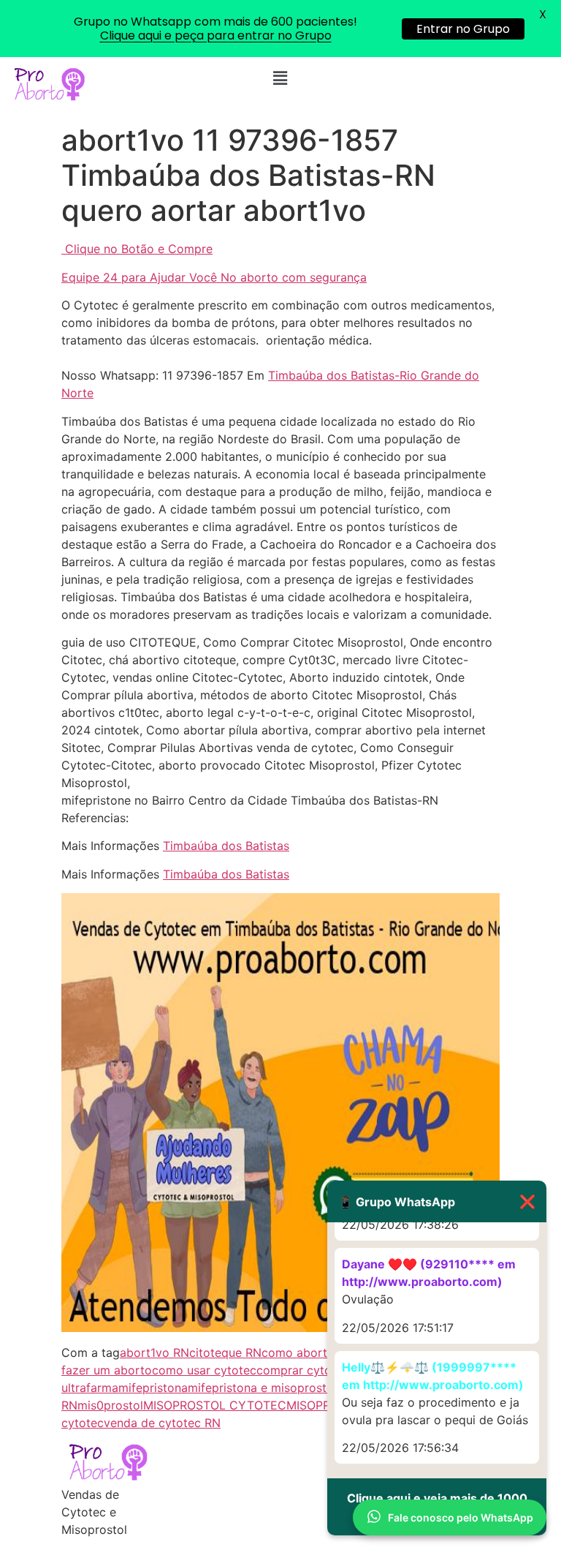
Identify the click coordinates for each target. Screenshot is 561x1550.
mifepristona (153, 1387)
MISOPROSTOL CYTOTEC (214, 1405)
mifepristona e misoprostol (262, 1387)
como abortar (300, 1352)
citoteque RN (225, 1352)
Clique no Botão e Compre (139, 248)
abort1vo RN (154, 1352)
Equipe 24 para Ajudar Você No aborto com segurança (214, 277)
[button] (280, 77)
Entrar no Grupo (463, 28)
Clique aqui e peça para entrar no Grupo (216, 35)
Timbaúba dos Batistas (226, 845)
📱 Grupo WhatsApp (436, 1201)
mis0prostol (110, 1405)
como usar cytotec (204, 1370)
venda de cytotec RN (162, 1422)
